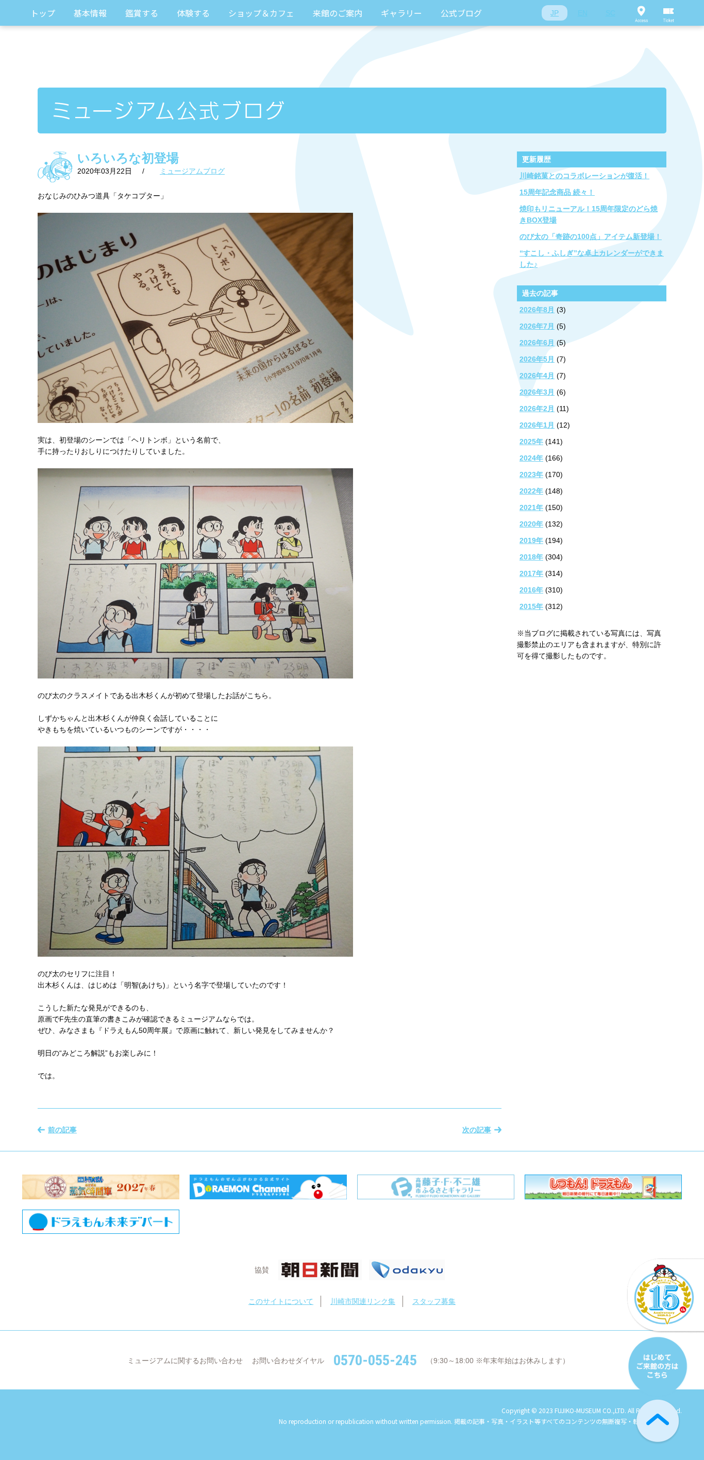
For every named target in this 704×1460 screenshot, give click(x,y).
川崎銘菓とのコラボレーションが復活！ (584, 176)
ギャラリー (401, 13)
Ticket (669, 13)
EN (583, 13)
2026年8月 (537, 309)
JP (554, 13)
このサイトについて (280, 1301)
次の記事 (476, 1130)
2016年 (531, 590)
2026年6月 (537, 342)
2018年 (531, 557)
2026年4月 (537, 375)
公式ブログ (461, 13)
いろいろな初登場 (128, 158)
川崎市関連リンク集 (362, 1301)
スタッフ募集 (434, 1301)
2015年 (531, 606)
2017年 (531, 573)
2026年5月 (537, 359)
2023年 (531, 474)
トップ (42, 13)
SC (610, 13)
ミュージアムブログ (192, 171)
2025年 (531, 441)
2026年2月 (537, 408)
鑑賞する (141, 13)
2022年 (531, 491)
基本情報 (90, 13)
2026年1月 (537, 425)
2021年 (531, 507)
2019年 (531, 540)
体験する (193, 13)
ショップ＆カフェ (261, 13)
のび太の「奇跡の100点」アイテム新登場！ (590, 236)
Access (641, 13)
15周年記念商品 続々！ (557, 192)
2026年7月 (537, 326)
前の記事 (62, 1130)
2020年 (531, 524)
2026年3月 (537, 392)
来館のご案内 (337, 13)
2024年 (531, 458)
